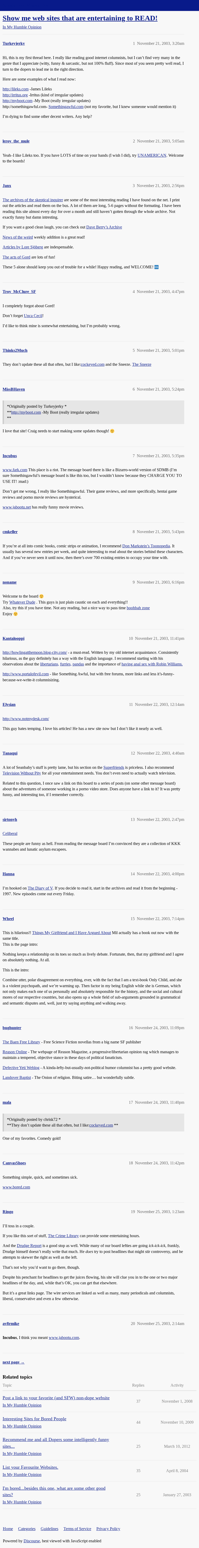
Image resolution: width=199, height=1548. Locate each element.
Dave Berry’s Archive (104, 227)
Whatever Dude (22, 602)
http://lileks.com (16, 89)
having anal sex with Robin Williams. (152, 664)
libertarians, (49, 664)
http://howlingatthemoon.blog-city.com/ (35, 652)
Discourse (32, 1541)
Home (8, 1528)
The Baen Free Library (21, 1042)
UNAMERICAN (152, 155)
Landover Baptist (17, 1077)
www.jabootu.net (17, 507)
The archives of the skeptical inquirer (33, 200)
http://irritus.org (15, 95)
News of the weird (18, 237)
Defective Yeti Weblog (21, 1067)
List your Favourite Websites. (30, 1467)
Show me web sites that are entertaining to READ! (80, 18)
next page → (14, 1362)
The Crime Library (63, 1236)
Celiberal (10, 833)
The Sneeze (141, 364)
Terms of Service (77, 1528)
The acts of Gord (16, 257)
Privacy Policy (108, 1528)
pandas (78, 664)
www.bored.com (16, 1187)
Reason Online (15, 1052)
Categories (26, 1528)
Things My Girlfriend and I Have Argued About (71, 932)
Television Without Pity (22, 773)
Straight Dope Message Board (27, 5)
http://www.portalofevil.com (26, 674)
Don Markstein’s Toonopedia (146, 546)
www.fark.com (15, 470)
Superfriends (113, 767)
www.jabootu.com (64, 1337)
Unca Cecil (33, 315)
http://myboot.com (17, 100)
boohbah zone (138, 608)
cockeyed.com (92, 364)
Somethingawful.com (65, 106)
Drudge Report (29, 1245)
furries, (66, 664)
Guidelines (49, 1528)
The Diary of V (40, 888)
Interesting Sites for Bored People (34, 1418)
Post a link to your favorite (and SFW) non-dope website (56, 1397)
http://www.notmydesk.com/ (26, 718)
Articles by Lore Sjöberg (23, 247)
